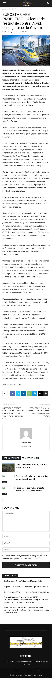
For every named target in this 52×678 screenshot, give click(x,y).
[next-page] (7, 499)
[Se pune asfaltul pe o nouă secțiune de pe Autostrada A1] (8, 479)
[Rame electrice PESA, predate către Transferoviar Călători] (8, 491)
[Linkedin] (23, 393)
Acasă (4, 9)
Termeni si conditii (17, 671)
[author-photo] (26, 439)
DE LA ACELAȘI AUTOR (30, 458)
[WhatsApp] (29, 393)
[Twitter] (18, 393)
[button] (4, 3)
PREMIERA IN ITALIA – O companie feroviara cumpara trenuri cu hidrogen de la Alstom (38, 412)
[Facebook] (12, 393)
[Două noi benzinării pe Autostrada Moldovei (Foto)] (8, 467)
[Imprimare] (45, 393)
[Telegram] (34, 393)
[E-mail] (40, 393)
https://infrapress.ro (26, 446)
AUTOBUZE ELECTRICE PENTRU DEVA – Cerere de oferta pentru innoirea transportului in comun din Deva (13, 413)
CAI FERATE (13, 9)
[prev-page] (3, 499)
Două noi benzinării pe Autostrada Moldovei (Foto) (23, 581)
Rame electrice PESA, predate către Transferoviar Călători (26, 592)
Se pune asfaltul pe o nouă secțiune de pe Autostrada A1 (26, 587)
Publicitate (29, 671)
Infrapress (11, 32)
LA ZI (4, 470)
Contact (38, 671)
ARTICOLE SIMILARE (11, 458)
